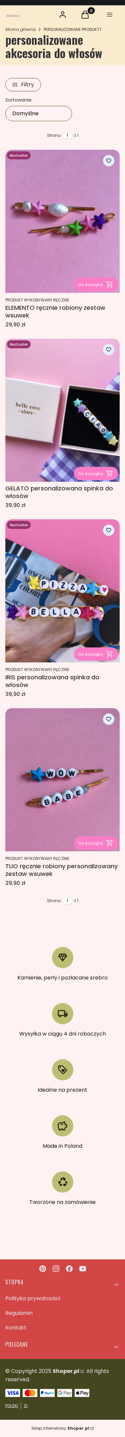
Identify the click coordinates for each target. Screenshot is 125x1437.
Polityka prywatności (32, 1298)
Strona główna (20, 29)
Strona (54, 135)
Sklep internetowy (60, 1428)
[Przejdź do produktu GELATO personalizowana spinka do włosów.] (62, 410)
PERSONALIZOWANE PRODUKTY (73, 29)
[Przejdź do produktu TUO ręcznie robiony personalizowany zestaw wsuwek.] (62, 779)
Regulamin (19, 1313)
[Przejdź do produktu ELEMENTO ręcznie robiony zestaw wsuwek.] (62, 221)
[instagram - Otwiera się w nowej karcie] (56, 1269)
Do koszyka (90, 285)
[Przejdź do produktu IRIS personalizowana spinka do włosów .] (62, 590)
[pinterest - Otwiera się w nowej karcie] (43, 1269)
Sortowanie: (18, 100)
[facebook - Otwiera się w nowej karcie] (69, 1269)
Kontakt (15, 1327)
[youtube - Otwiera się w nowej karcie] (83, 1269)
